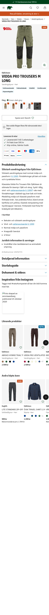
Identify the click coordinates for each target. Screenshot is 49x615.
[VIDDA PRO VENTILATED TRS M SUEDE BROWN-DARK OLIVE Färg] (36, 361)
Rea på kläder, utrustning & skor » (24, 13)
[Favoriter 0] (37, 7)
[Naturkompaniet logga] (9, 7)
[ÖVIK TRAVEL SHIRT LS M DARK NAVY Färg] (36, 416)
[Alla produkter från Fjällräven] (7, 28)
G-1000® (29, 190)
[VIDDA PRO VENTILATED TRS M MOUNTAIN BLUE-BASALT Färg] (39, 361)
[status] (24, 66)
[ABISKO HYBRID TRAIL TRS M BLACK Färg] (10, 361)
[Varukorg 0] (45, 7)
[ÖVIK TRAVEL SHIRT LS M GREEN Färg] (39, 416)
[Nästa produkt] (46, 342)
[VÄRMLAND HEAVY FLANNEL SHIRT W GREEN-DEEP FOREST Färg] (47, 416)
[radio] (5, 106)
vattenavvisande (17, 190)
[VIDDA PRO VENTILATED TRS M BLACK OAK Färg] (25, 361)
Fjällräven (6, 73)
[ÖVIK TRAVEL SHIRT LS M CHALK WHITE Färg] (28, 416)
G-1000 (14, 176)
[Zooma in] (44, 65)
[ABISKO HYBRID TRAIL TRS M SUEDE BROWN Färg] (3, 361)
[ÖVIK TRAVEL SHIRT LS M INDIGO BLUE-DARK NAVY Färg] (25, 416)
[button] (13, 303)
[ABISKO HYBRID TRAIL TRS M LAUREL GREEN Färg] (6, 361)
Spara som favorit (22, 118)
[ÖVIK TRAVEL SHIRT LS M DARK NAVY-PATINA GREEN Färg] (32, 416)
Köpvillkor (41, 136)
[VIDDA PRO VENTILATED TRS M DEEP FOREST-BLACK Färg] (28, 361)
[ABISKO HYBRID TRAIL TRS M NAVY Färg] (13, 361)
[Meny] (3, 7)
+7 (37, 106)
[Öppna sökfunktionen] (31, 7)
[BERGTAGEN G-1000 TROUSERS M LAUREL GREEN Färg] (47, 361)
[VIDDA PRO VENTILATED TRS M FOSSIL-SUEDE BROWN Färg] (32, 361)
